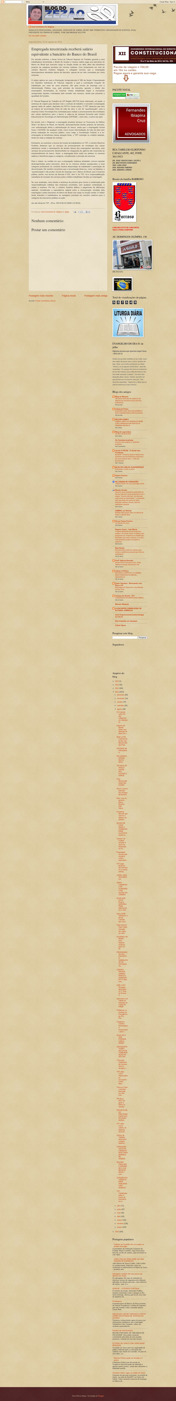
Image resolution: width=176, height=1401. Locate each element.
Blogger (101, 1396)
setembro (121, 705)
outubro (120, 702)
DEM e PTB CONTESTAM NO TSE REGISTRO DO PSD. (122, 741)
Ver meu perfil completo (37, 36)
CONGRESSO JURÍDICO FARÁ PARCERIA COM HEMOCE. (122, 1183)
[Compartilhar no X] (84, 212)
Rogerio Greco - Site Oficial (126, 529)
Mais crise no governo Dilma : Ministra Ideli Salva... (122, 803)
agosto (120, 709)
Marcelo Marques (122, 604)
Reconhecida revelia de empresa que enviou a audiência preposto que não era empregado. (129, 552)
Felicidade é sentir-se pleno (125, 469)
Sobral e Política (121, 571)
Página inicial (69, 295)
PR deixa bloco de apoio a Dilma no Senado (121, 1103)
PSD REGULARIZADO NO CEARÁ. (122, 782)
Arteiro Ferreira (121, 476)
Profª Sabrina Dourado (124, 561)
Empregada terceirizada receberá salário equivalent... (122, 856)
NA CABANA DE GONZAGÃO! (127, 482)
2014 (117, 681)
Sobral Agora (120, 625)
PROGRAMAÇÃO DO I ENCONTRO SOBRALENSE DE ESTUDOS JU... (122, 959)
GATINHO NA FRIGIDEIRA (122, 750)
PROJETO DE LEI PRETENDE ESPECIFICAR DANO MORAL (122, 1115)
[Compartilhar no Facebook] (86, 212)
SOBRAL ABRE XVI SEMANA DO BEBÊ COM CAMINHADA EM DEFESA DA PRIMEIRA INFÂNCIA (129, 423)
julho (119, 1206)
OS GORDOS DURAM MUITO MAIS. (122, 759)
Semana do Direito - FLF (125, 596)
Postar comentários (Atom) (45, 301)
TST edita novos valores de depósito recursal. (121, 1128)
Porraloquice (117, 1301)
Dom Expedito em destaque (126, 621)
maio (119, 1213)
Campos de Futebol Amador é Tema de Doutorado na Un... (121, 844)
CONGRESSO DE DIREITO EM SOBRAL (129, 598)
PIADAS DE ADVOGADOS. (122, 1331)
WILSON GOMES (122, 419)
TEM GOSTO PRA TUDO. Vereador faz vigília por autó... (122, 929)
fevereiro (120, 1223)
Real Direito (119, 548)
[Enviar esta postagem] (75, 212)
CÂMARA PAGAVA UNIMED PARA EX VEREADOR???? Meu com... (122, 976)
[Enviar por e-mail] (79, 212)
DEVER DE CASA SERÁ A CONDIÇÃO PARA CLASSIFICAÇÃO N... (122, 829)
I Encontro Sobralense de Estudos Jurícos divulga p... (122, 1064)
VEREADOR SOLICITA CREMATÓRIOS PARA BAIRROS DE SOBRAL (122, 1153)
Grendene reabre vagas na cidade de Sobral (128, 1373)
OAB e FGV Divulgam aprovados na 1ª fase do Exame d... (121, 990)
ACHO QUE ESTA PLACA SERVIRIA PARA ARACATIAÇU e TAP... (122, 904)
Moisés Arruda (121, 490)
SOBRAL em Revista (123, 511)
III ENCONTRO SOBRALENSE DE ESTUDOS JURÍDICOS (128, 609)
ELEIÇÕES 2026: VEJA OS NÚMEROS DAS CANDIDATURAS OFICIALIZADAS (129, 412)
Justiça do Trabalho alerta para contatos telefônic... (121, 1139)
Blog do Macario (121, 397)
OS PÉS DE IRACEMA (123, 434)
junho (119, 1209)
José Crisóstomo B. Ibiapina (42, 27)
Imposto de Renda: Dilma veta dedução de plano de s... (122, 730)
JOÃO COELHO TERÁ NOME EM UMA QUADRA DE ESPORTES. (129, 1260)
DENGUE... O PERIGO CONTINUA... (126, 1288)
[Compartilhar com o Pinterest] (89, 212)
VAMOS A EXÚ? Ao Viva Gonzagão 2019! (129, 484)
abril (119, 1216)
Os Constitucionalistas (124, 440)
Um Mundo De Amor (122, 523)
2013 (117, 685)
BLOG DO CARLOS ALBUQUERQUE (129, 467)
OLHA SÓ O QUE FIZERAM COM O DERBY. (121, 1039)
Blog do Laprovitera (123, 432)
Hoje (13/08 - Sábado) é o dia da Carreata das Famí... (122, 918)
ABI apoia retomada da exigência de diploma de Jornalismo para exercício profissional (128, 401)
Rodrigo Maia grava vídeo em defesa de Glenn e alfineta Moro (129, 514)
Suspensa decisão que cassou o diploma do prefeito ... (122, 816)
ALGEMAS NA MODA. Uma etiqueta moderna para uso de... (122, 943)
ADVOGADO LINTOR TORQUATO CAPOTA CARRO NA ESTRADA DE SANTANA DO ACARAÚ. (129, 1316)
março (119, 1220)
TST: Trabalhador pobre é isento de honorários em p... (122, 1196)
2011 (117, 692)
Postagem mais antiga (95, 295)
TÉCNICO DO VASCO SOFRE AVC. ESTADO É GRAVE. (122, 771)
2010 (117, 1232)
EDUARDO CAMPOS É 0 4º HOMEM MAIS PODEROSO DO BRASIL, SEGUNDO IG (128, 575)
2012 (117, 688)
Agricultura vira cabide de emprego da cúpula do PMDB (122, 1003)
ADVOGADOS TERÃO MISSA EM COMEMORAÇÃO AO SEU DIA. (122, 1052)
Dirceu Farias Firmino (124, 521)
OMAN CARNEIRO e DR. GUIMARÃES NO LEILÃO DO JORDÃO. (122, 889)
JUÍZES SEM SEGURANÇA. (122, 877)
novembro (121, 698)
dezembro (121, 695)
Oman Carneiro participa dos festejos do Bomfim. (122, 792)
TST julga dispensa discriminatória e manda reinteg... (122, 868)
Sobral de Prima (121, 409)
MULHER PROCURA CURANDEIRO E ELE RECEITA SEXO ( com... (122, 1168)
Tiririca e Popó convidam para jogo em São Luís (122, 1091)
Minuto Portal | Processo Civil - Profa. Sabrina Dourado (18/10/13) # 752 (128, 563)
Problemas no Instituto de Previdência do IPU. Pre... (122, 1014)
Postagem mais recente (41, 295)
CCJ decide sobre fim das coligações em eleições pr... (122, 717)
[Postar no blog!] (82, 212)
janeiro (120, 1227)
